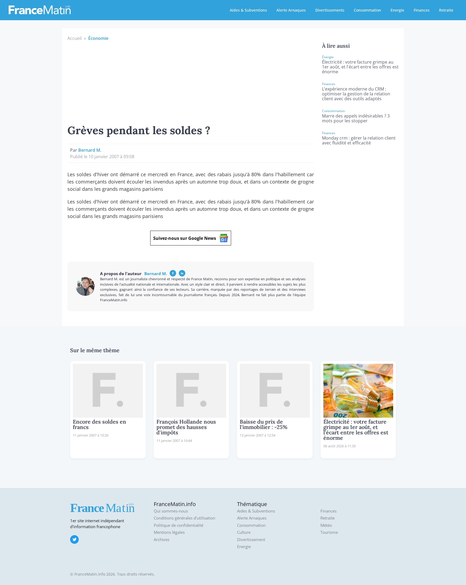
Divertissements (329, 10)
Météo (326, 525)
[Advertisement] (190, 82)
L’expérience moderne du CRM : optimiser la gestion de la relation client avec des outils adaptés (356, 94)
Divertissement (251, 539)
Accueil (74, 38)
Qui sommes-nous (171, 511)
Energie (397, 10)
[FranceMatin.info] (40, 9)
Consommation (367, 10)
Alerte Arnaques (291, 10)
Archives (161, 539)
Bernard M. (89, 150)
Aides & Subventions (248, 10)
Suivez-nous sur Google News (184, 238)
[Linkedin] (182, 273)
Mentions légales (169, 532)
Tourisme (329, 532)
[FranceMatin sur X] (74, 539)
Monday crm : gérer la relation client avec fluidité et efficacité (359, 140)
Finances (422, 10)
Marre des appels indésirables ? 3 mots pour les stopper (356, 118)
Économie (98, 38)
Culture (244, 532)
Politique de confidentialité (178, 525)
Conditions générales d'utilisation (184, 518)
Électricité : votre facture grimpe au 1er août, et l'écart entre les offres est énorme (360, 67)
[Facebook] (173, 273)
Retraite (446, 10)
